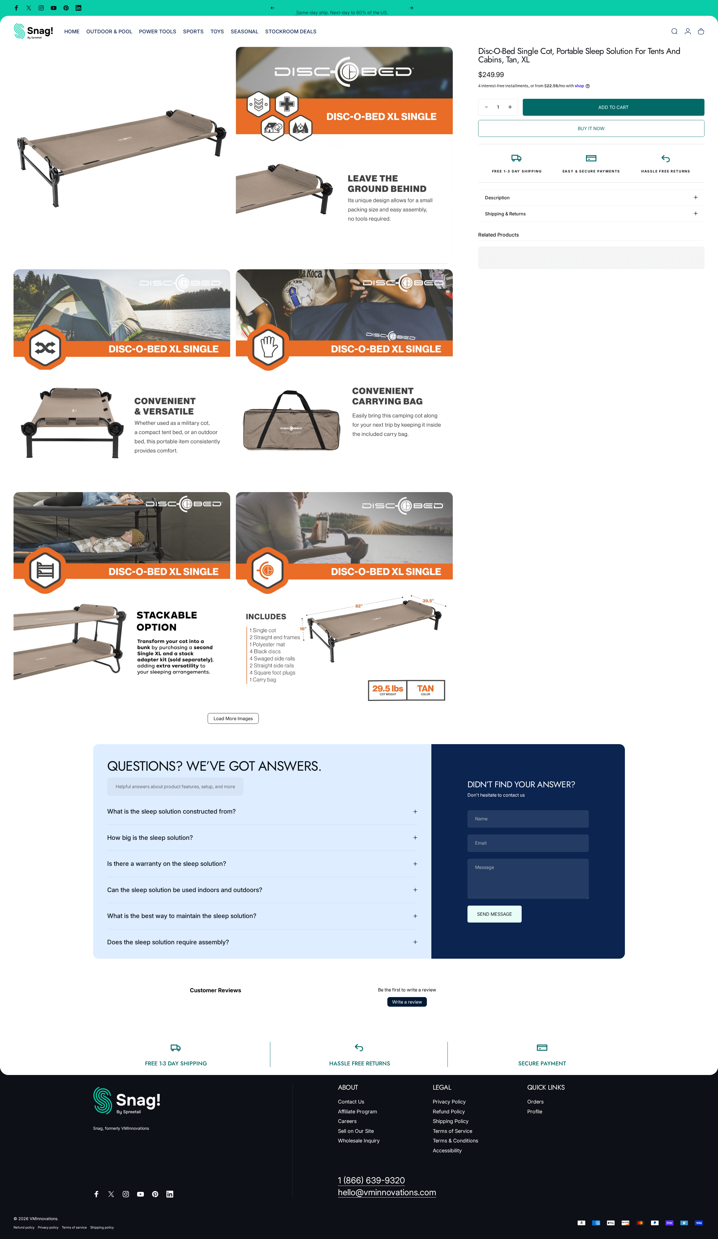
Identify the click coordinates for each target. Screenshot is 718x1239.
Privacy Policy (449, 1102)
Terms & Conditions (455, 1141)
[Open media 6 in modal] (344, 600)
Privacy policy (48, 1227)
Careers (347, 1121)
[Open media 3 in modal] (122, 377)
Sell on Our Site (356, 1131)
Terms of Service (452, 1131)
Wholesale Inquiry (359, 1141)
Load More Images (233, 718)
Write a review (407, 1002)
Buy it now (591, 128)
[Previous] (272, 8)
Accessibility (447, 1150)
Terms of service (74, 1227)
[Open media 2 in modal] (344, 155)
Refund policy (24, 1227)
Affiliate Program (357, 1112)
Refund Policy (449, 1112)
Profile (534, 1112)
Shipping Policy (451, 1121)
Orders (535, 1102)
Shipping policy (102, 1227)
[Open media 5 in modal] (122, 600)
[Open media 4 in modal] (344, 377)
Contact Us (351, 1102)
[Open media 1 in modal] (122, 155)
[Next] (411, 8)
